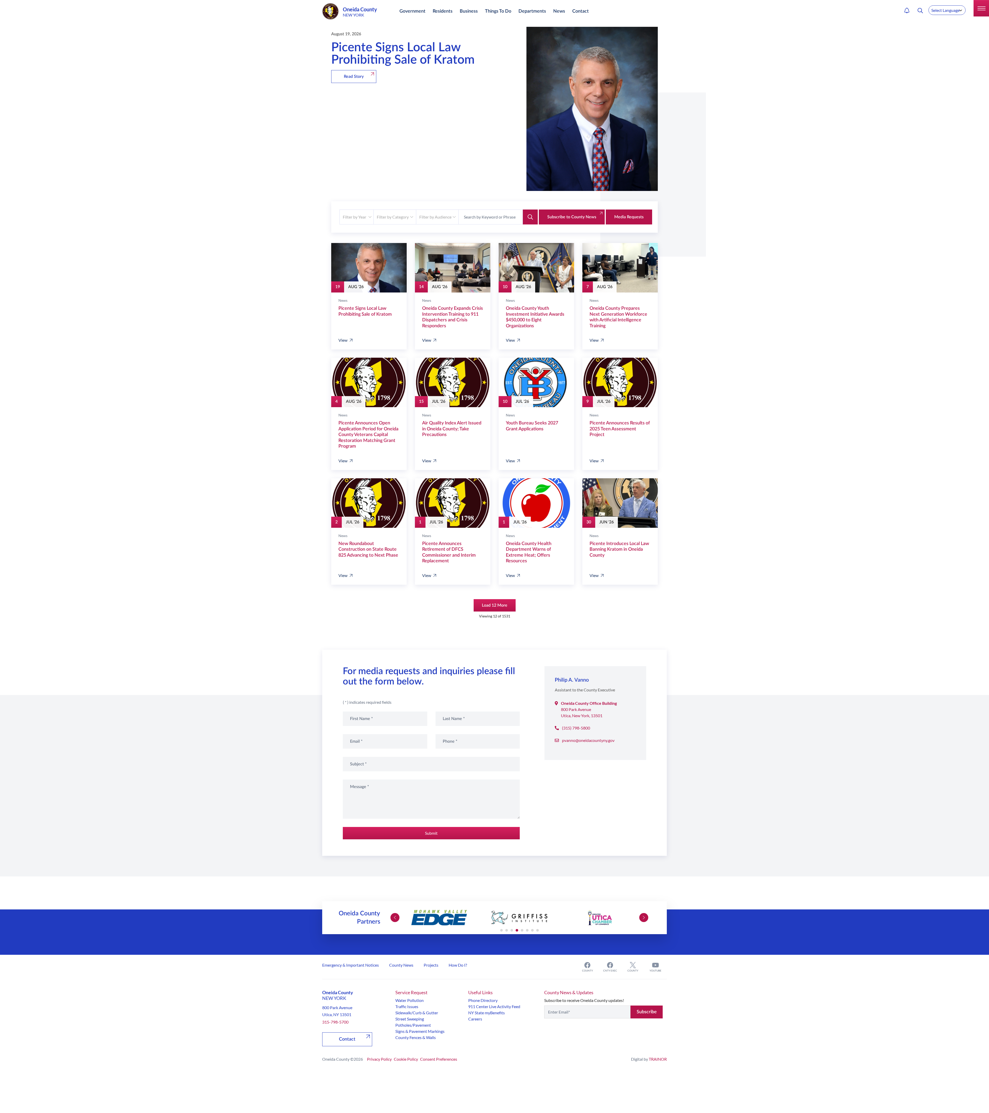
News (559, 11)
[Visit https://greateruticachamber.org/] (599, 917)
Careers (475, 1018)
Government (412, 11)
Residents (443, 11)
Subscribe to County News (571, 217)
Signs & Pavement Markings (420, 1031)
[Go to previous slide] (394, 917)
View (342, 340)
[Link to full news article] (369, 267)
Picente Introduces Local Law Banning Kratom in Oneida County (619, 549)
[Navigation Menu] (981, 8)
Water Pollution (409, 1000)
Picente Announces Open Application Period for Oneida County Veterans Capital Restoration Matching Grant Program (368, 435)
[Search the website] (920, 10)
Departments (532, 11)
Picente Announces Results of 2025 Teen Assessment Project (620, 429)
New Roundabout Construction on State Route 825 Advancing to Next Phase (368, 549)
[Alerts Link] (906, 10)
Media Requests (629, 217)
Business (469, 11)
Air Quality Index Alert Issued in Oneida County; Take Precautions (451, 429)
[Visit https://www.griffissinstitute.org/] (519, 917)
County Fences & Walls (415, 1037)
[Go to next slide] (643, 917)
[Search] (530, 217)
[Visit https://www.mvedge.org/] (439, 917)
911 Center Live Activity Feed (494, 1006)
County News (401, 965)
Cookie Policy (406, 1059)
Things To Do (498, 11)
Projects (431, 965)
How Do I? (458, 965)
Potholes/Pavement (413, 1025)
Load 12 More (494, 605)
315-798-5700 (335, 1021)
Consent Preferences (438, 1059)
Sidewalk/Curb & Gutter (416, 1012)
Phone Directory (483, 1000)
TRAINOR (658, 1059)
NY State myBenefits (486, 1012)
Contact (580, 11)
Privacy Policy (379, 1059)
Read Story (354, 76)
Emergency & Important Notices (350, 965)
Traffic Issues (406, 1006)
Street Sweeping (409, 1018)
